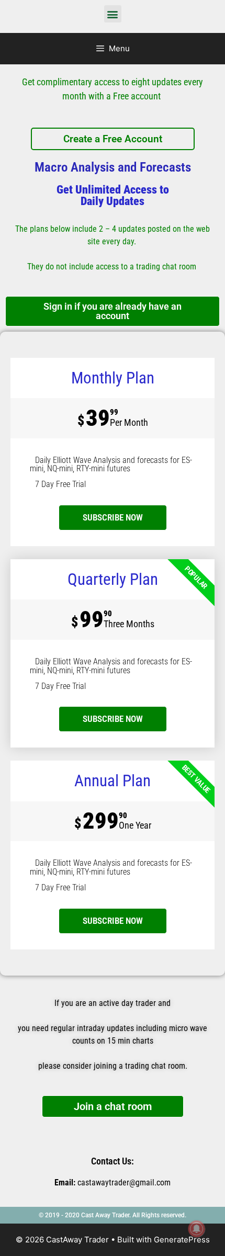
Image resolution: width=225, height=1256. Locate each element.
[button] (112, 13)
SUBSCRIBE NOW (113, 719)
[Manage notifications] (196, 1228)
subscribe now (113, 517)
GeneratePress (182, 1239)
